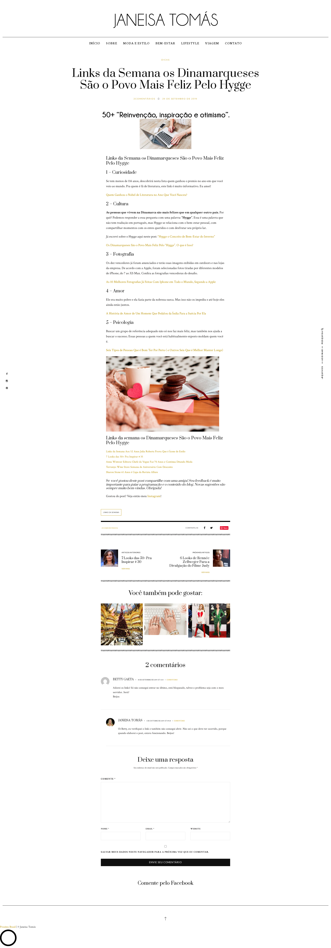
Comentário (172, 680)
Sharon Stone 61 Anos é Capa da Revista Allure (132, 472)
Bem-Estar (165, 43)
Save (225, 528)
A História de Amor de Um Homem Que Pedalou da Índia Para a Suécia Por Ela (156, 313)
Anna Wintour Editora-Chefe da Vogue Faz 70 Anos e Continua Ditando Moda (149, 462)
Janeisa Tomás (130, 720)
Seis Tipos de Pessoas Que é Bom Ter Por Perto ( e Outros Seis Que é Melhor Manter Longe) (164, 350)
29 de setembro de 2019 (179, 98)
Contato (233, 43)
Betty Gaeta (123, 679)
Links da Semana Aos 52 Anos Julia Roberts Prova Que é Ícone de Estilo (145, 451)
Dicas (165, 59)
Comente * (108, 778)
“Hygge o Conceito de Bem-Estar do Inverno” (186, 236)
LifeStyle (190, 43)
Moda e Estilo (136, 43)
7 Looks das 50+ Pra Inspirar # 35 (124, 456)
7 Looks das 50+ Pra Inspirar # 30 (137, 560)
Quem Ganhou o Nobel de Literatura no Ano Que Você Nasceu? (146, 195)
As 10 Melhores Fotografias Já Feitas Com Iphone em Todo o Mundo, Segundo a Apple (161, 282)
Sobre (111, 43)
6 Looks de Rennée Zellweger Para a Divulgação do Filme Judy (189, 562)
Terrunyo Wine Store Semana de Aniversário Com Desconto (139, 467)
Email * (150, 829)
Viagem (212, 43)
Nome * (105, 829)
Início (94, 43)
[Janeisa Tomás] (165, 19)
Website (195, 829)
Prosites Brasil (8, 927)
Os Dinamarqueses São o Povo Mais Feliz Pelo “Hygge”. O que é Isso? (149, 245)
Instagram (154, 496)
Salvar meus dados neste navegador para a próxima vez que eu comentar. (155, 851)
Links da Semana (111, 512)
